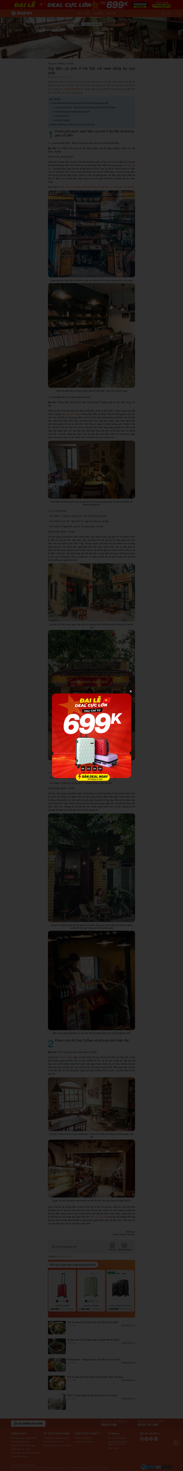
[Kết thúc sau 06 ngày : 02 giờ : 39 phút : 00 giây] (91, 779)
